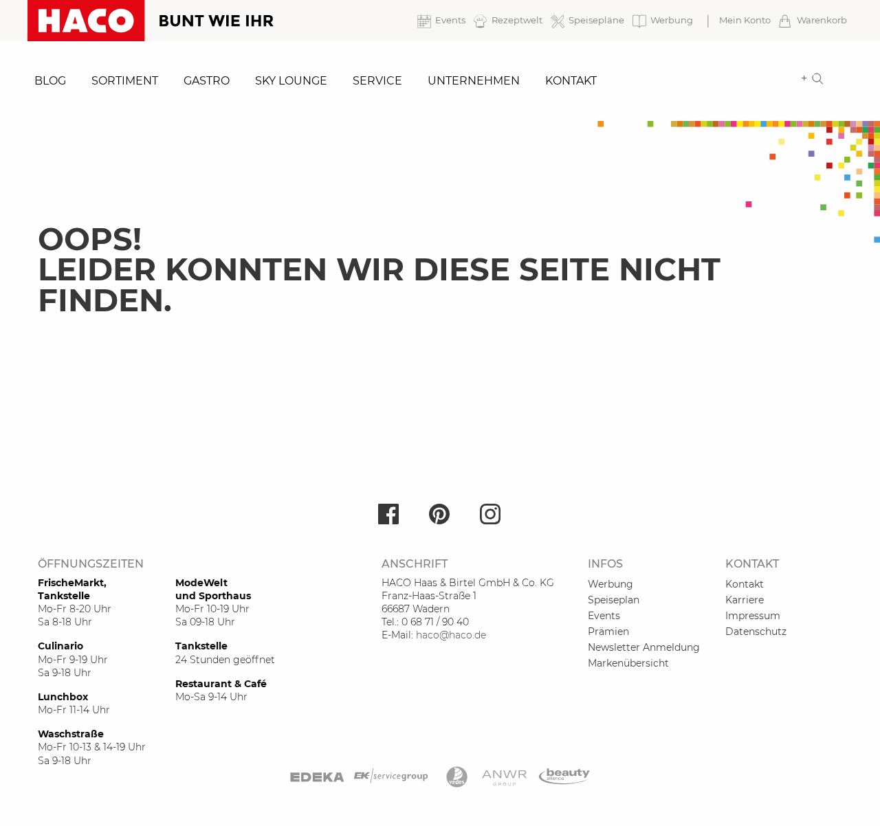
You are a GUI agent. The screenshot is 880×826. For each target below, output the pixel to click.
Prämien (608, 631)
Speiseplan (613, 600)
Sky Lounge (291, 80)
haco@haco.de (451, 634)
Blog (50, 80)
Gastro (207, 80)
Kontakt (571, 80)
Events (604, 616)
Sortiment (124, 80)
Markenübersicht (628, 663)
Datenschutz (755, 631)
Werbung (610, 584)
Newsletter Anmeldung (644, 647)
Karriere (744, 600)
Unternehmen (474, 80)
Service (377, 80)
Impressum (752, 616)
